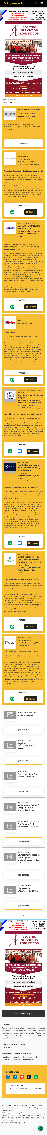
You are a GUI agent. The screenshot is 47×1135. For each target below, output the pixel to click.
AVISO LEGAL (7, 1123)
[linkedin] (15, 1077)
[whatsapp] (36, 1077)
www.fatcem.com (23, 646)
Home (4, 102)
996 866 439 (23, 692)
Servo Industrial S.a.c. (28, 774)
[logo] (10, 114)
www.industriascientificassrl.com (28, 165)
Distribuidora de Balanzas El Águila (30, 396)
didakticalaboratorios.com (26, 573)
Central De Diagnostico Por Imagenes (29, 856)
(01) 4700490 (23, 791)
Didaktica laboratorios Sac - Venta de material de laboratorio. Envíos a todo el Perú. (29, 561)
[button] (23, 915)
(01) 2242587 (23, 905)
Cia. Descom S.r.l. (26, 824)
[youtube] (22, 1077)
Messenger (19, 451)
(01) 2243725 (23, 875)
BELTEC (21, 320)
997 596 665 (23, 300)
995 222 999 (23, 373)
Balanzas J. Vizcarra (27, 712)
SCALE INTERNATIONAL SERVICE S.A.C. (29, 227)
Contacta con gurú (25, 1013)
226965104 (23, 143)
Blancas (9, 1047)
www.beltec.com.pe (24, 326)
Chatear (32, 212)
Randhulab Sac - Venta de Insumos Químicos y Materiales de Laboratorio (29, 469)
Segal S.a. (22, 743)
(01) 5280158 (23, 760)
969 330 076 (23, 205)
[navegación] (42, 3)
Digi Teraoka (24, 888)
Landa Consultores (27, 113)
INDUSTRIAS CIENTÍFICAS (24, 158)
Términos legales (27, 1059)
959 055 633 (23, 444)
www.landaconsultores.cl (26, 119)
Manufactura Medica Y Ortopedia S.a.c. (28, 806)
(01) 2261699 (23, 841)
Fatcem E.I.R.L (24, 640)
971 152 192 (23, 536)
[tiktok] (29, 1077)
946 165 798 (23, 620)
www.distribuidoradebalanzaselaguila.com (30, 408)
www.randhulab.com (24, 481)
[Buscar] (36, 3)
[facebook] (8, 1077)
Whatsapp (12, 212)
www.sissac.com (23, 239)
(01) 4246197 (23, 729)
